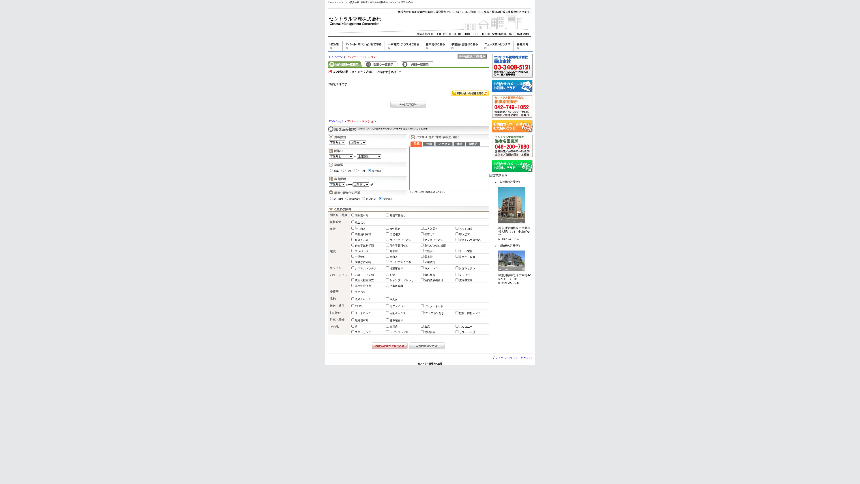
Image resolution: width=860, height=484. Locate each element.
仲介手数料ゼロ (399, 245)
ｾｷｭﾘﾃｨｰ (335, 312)
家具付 (394, 299)
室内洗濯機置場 (433, 280)
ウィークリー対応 (400, 240)
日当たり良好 (467, 256)
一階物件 (360, 256)
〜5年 (348, 171)
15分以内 (371, 199)
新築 (336, 171)
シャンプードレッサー (403, 280)
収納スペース (363, 299)
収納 (333, 298)
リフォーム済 (467, 332)
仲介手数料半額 (364, 245)
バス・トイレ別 (364, 275)
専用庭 (394, 326)
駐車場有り (396, 320)
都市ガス (429, 234)
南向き (394, 256)
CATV (358, 306)
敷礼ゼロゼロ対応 (435, 245)
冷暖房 (334, 291)
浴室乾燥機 (396, 286)
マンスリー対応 (433, 240)
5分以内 (338, 199)
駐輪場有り (361, 320)
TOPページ (336, 56)
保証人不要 (361, 240)
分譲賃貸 (429, 262)
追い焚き (429, 275)
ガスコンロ (431, 268)
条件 (333, 229)
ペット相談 (466, 228)
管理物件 (429, 332)
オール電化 (466, 251)
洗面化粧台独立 (364, 280)
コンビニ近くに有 (400, 262)
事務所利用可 (363, 234)
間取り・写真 (338, 215)
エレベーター (363, 251)
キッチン (336, 268)
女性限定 (395, 228)
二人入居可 (431, 228)
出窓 (427, 326)
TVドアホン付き (434, 313)
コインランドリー (400, 332)
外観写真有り (398, 215)
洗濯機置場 (466, 280)
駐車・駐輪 (337, 319)
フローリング (363, 332)
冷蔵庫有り (396, 268)
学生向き (360, 228)
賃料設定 (336, 222)
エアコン (360, 292)
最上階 (428, 256)
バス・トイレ (338, 275)
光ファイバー (398, 306)
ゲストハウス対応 (470, 240)
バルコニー (466, 326)
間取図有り (361, 215)
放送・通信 (337, 305)
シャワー (464, 275)
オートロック (363, 313)
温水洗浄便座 (363, 286)
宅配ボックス (398, 313)
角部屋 (394, 251)
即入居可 (464, 234)
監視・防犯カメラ (470, 313)
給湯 (392, 275)
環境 (333, 251)
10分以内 (354, 199)
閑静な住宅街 (363, 262)
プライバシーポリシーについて (512, 358)
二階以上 (429, 251)
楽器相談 (395, 234)
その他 (334, 326)
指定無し (377, 171)
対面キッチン (467, 268)
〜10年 (362, 171)
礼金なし (360, 222)
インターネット (433, 306)
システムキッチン (365, 268)
